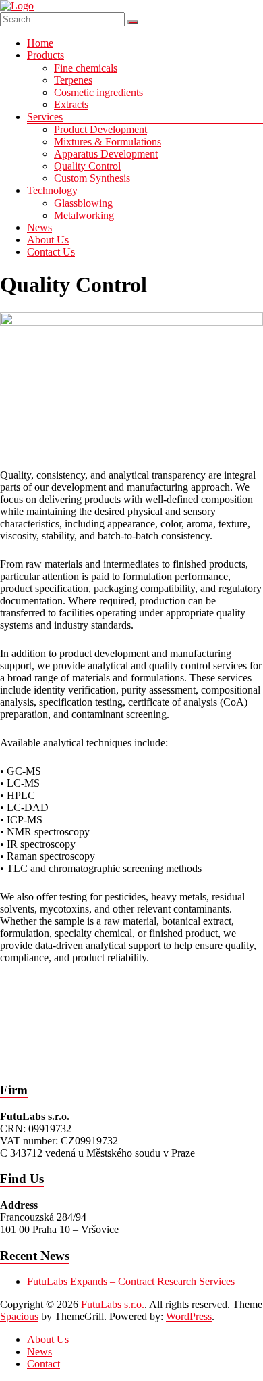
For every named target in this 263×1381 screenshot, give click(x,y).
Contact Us (51, 252)
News (39, 227)
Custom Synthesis (92, 178)
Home (40, 43)
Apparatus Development (106, 154)
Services (45, 116)
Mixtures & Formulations (107, 141)
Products (45, 55)
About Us (48, 239)
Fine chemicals (85, 68)
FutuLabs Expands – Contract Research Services (131, 1281)
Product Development (100, 129)
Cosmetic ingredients (98, 92)
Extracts (71, 104)
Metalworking (84, 215)
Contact (43, 1364)
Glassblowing (83, 203)
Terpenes (73, 80)
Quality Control (87, 166)
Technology (52, 190)
